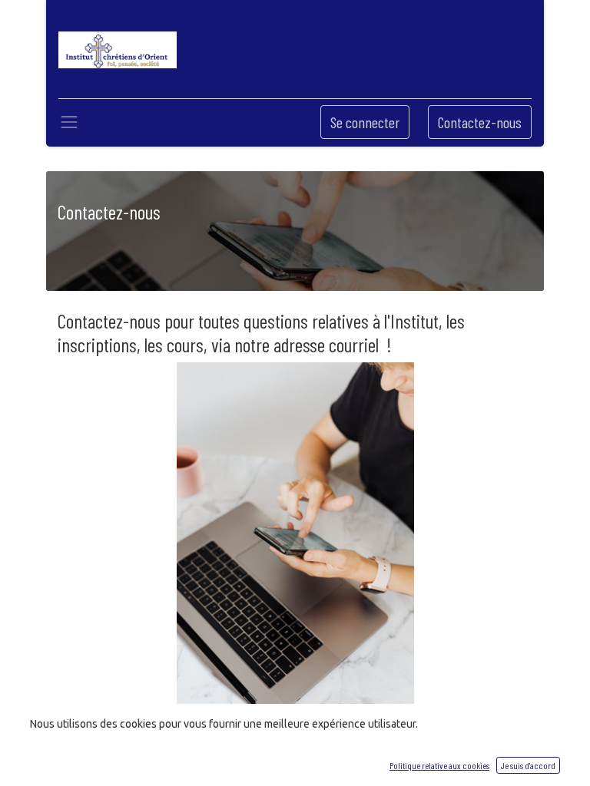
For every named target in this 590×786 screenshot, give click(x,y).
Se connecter (364, 122)
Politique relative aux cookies (439, 765)
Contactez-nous (480, 122)
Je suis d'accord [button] (528, 765)
